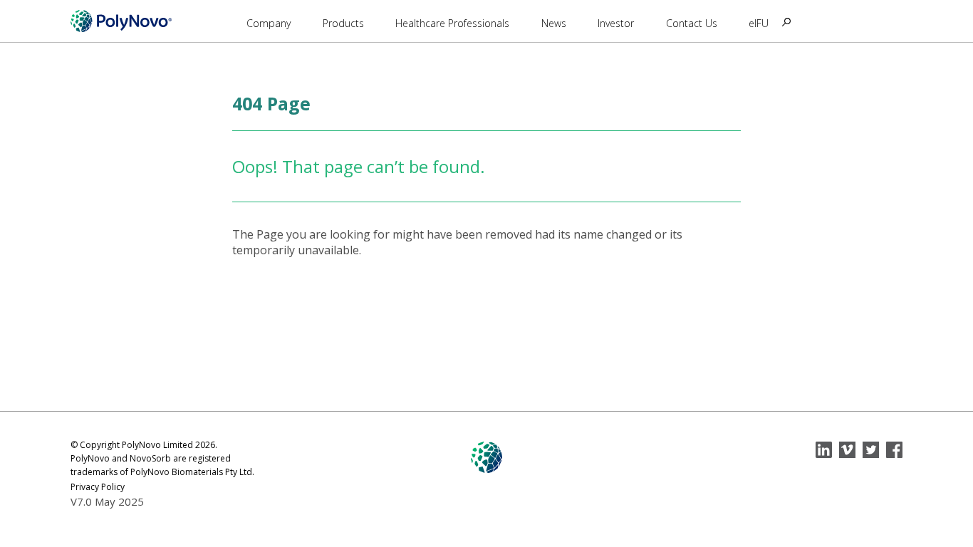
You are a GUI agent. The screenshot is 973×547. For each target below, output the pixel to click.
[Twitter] (871, 450)
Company (268, 23)
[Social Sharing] (824, 450)
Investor (616, 23)
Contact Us (691, 23)
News (553, 23)
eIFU (759, 23)
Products (343, 23)
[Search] (786, 22)
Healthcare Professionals (452, 23)
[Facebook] (894, 450)
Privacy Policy (98, 487)
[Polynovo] (121, 20)
